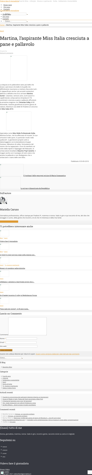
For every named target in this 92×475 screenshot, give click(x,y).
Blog (1, 238)
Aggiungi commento (6, 53)
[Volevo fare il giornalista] (4, 236)
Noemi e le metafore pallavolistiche (12, 268)
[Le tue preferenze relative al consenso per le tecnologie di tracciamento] (2, 473)
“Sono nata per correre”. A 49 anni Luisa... (14, 309)
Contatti (6, 9)
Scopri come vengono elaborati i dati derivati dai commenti (57, 354)
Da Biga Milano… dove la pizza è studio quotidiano (19, 405)
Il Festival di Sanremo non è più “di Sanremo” (17, 401)
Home (2, 25)
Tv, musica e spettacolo (12, 265)
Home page (7, 14)
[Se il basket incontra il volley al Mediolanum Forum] (4, 290)
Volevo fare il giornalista (9, 10)
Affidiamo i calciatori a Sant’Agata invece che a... (17, 282)
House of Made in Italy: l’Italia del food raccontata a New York (23, 399)
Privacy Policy (5, 469)
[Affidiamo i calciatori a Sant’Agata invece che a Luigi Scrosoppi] (4, 276)
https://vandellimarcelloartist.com (14, 420)
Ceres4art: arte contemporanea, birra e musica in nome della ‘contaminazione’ (52, 420)
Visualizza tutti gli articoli (9, 221)
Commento (4, 335)
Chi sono (6, 16)
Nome (3, 338)
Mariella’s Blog (7, 367)
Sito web (3, 346)
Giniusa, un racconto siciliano (24, 414)
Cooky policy (4, 472)
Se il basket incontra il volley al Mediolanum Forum (18, 295)
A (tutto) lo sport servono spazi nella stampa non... (18, 255)
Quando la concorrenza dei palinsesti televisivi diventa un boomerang (25, 397)
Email (2, 342)
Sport (2, 31)
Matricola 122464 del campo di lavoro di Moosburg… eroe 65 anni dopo (37, 418)
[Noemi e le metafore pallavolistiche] (4, 263)
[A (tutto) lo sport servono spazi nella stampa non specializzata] (4, 249)
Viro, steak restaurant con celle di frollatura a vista (19, 403)
